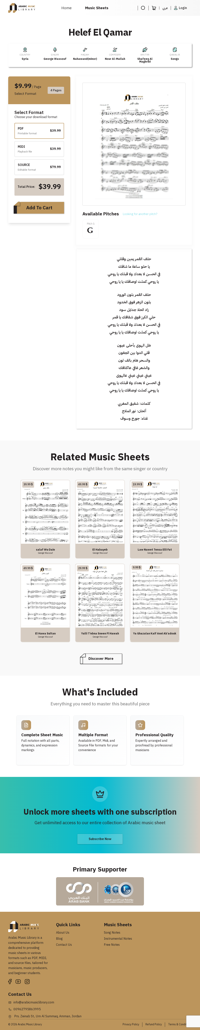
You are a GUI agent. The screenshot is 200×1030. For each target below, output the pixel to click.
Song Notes (112, 932)
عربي (165, 8)
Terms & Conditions (180, 1024)
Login (183, 8)
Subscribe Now (100, 839)
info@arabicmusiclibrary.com (33, 1002)
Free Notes (112, 944)
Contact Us (64, 944)
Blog (59, 938)
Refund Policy (154, 1024)
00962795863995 (27, 1009)
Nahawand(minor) (85, 59)
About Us (62, 932)
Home (66, 8)
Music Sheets (96, 8)
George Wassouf (55, 59)
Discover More (100, 658)
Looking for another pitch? (140, 214)
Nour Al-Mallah (115, 59)
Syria (25, 59)
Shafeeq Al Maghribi (145, 60)
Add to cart (39, 207)
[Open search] (143, 8)
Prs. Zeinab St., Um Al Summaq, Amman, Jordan (47, 1016)
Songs (175, 59)
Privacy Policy (131, 1024)
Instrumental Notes (118, 938)
